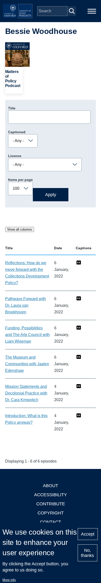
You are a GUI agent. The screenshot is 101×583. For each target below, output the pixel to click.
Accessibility (50, 494)
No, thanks (87, 553)
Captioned (16, 132)
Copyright (51, 512)
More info (9, 580)
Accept (87, 534)
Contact (50, 522)
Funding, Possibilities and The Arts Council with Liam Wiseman (27, 334)
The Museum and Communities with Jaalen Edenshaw (27, 364)
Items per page (20, 180)
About (50, 485)
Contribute (50, 503)
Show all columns (19, 229)
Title (11, 108)
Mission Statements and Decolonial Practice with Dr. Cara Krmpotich (26, 393)
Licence (14, 156)
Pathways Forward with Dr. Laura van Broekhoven (25, 305)
